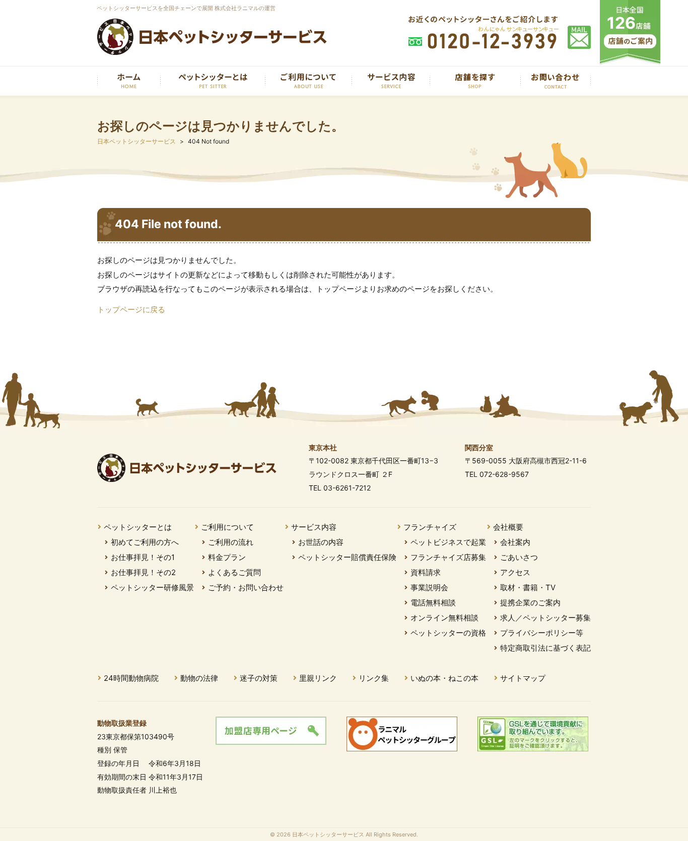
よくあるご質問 (234, 572)
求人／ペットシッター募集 (545, 617)
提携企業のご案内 (530, 602)
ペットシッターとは (138, 527)
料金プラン (227, 557)
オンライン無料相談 (444, 617)
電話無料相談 (433, 602)
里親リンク (318, 678)
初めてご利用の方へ (145, 542)
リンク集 (374, 678)
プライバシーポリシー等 (541, 633)
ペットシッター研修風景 (152, 587)
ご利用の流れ (230, 542)
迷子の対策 (259, 678)
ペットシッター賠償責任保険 (347, 557)
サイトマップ (522, 678)
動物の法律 (199, 678)
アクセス (515, 572)
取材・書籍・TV (528, 587)
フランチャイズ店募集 (448, 557)
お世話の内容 (320, 542)
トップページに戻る (131, 309)
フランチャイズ (429, 527)
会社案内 (515, 542)
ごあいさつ (519, 557)
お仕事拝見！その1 (143, 557)
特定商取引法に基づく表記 (545, 648)
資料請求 (425, 572)
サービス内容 (313, 527)
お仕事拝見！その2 (143, 572)
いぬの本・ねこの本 (444, 678)
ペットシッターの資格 (448, 633)
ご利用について (227, 527)
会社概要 (508, 527)
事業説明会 (429, 587)
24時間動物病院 (131, 678)
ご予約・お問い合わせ (246, 587)
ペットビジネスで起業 (448, 542)
